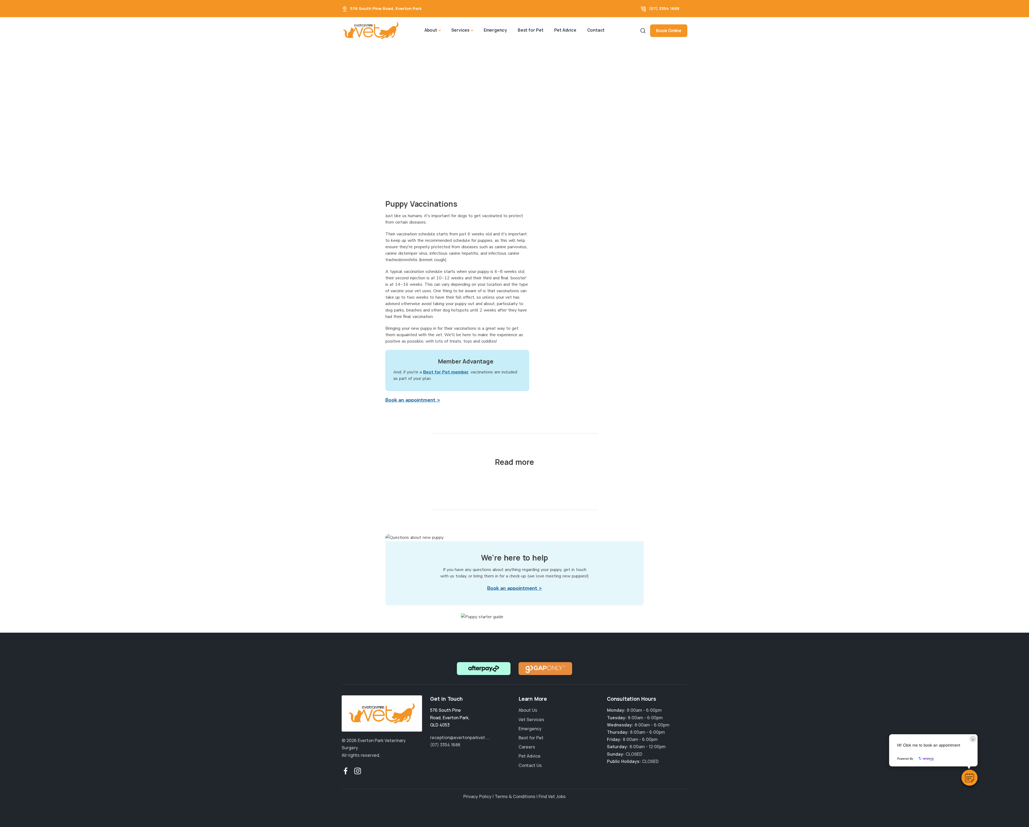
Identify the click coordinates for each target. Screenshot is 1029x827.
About (430, 30)
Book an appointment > (412, 400)
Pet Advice (565, 30)
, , (449, 717)
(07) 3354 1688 (664, 8)
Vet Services (531, 719)
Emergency (495, 30)
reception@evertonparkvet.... (459, 737)
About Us (528, 710)
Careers (527, 747)
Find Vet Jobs (552, 796)
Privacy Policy (477, 796)
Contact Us (530, 765)
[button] (969, 778)
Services (460, 30)
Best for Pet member (445, 372)
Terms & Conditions (515, 796)
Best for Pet (530, 30)
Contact (596, 30)
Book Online (668, 31)
